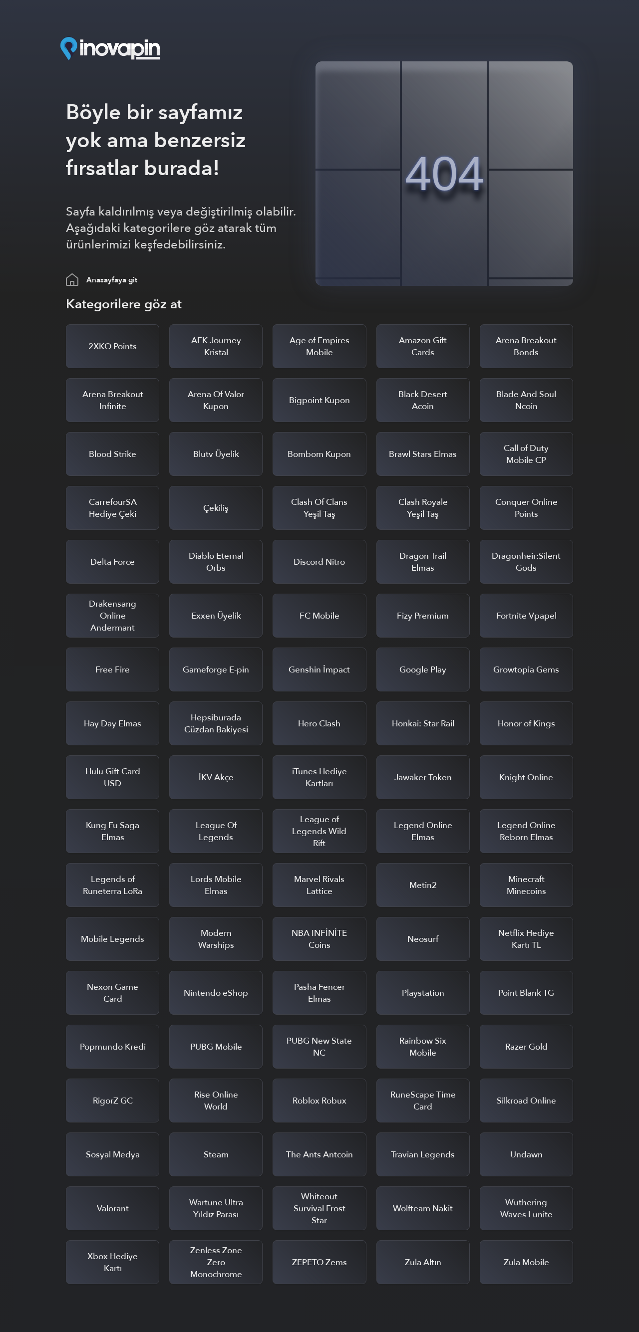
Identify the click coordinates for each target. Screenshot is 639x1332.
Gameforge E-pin (216, 669)
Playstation (423, 993)
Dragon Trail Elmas (422, 562)
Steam (216, 1154)
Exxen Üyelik (216, 616)
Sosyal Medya (113, 1154)
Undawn (526, 1154)
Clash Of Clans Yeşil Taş (319, 508)
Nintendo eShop (216, 993)
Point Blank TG (526, 993)
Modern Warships (216, 939)
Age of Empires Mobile (319, 346)
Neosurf (422, 939)
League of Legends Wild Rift (319, 831)
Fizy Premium (423, 616)
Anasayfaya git (111, 280)
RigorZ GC (113, 1101)
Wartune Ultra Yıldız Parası (216, 1208)
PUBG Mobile (216, 1047)
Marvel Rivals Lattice (319, 885)
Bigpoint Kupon (319, 400)
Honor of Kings (526, 723)
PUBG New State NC (319, 1047)
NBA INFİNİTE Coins (319, 939)
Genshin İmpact (319, 669)
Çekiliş (216, 508)
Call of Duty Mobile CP (526, 454)
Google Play (422, 669)
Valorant (113, 1208)
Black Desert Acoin (422, 400)
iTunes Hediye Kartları (319, 777)
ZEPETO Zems (319, 1262)
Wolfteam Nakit (423, 1208)
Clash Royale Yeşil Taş (423, 508)
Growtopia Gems (526, 669)
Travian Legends (423, 1154)
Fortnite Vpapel (526, 616)
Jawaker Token (423, 777)
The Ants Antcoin (319, 1154)
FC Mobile (319, 616)
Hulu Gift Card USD (112, 777)
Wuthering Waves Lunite (526, 1208)
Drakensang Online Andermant (112, 616)
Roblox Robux (319, 1101)
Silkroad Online (526, 1101)
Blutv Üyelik (216, 454)
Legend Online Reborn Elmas (526, 831)
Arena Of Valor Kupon (216, 400)
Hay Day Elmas (112, 723)
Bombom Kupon (319, 454)
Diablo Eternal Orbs (216, 562)
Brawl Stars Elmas (423, 454)
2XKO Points (112, 346)
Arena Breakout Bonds (526, 346)
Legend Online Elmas (423, 831)
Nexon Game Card (112, 993)
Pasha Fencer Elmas (319, 993)
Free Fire (112, 669)
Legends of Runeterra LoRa (112, 885)
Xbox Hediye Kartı (112, 1262)
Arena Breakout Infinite (112, 400)
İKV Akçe (216, 777)
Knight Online (526, 777)
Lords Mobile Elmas (216, 885)
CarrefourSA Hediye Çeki (113, 508)
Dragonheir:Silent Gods (526, 562)
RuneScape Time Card (423, 1100)
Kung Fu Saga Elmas (112, 831)
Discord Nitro (319, 562)
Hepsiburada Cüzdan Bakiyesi (216, 723)
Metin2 (423, 885)
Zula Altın (423, 1262)
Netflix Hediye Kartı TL (526, 939)
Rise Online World (216, 1100)
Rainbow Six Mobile (422, 1047)
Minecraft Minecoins (526, 885)
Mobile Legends (112, 939)
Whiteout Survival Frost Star (319, 1208)
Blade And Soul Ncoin (526, 400)
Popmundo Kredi (113, 1047)
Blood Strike (112, 454)
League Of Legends (216, 831)
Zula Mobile (526, 1262)
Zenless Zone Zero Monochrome (216, 1262)
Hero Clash (319, 723)
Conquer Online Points (526, 508)
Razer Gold (526, 1047)
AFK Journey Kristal (216, 346)
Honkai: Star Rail (423, 723)
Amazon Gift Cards (423, 346)
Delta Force (112, 562)
